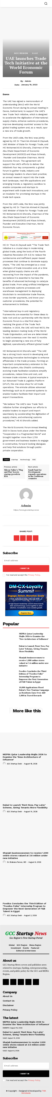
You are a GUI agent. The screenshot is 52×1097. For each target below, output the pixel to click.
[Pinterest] (29, 538)
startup (14, 460)
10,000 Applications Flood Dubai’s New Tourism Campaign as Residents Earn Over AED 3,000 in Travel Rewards (34, 691)
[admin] (26, 494)
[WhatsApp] (35, 538)
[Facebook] (16, 538)
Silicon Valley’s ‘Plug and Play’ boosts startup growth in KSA (13, 473)
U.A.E (35, 53)
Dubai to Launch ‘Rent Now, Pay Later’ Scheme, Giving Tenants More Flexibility (34, 649)
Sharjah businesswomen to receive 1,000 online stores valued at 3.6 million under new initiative (34, 661)
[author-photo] (4, 763)
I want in (24, 568)
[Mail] (28, 982)
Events (6, 1028)
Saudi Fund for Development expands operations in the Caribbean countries (37, 474)
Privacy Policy (34, 575)
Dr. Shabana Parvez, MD (16, 862)
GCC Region (21, 53)
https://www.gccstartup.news (26, 510)
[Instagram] (13, 982)
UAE (34, 460)
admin (28, 81)
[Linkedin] (21, 982)
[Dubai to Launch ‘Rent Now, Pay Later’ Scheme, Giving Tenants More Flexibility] (10, 648)
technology (25, 460)
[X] (23, 538)
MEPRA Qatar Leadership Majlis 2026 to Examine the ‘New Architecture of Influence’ (33, 636)
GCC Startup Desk (14, 764)
